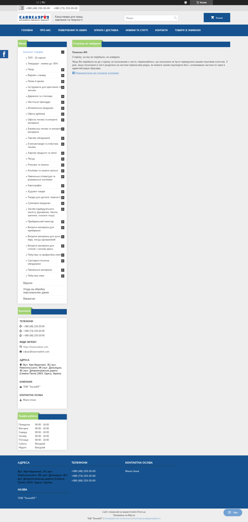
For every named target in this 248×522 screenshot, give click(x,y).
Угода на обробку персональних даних (36, 291)
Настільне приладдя (39, 102)
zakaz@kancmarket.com (36, 351)
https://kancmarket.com (35, 347)
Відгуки (27, 282)
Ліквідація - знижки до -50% (43, 63)
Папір (31, 69)
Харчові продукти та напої (42, 153)
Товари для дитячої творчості (44, 197)
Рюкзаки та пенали (38, 164)
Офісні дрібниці (36, 113)
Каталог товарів (33, 51)
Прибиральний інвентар (41, 221)
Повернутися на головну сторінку (97, 72)
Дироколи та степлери (40, 96)
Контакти (161, 30)
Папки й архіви (36, 81)
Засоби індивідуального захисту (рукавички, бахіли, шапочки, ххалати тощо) (43, 212)
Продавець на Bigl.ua (124, 515)
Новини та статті (137, 30)
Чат (235, 512)
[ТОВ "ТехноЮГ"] (34, 18)
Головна (27, 30)
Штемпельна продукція (40, 108)
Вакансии (29, 298)
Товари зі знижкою (188, 30)
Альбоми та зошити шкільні (43, 170)
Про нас (45, 30)
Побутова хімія (36, 275)
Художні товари (36, 191)
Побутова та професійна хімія (44, 254)
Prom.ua (141, 512)
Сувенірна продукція (39, 203)
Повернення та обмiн (72, 30)
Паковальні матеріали (40, 269)
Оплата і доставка (106, 30)
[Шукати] (175, 18)
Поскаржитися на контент (118, 518)
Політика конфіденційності (147, 518)
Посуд (31, 158)
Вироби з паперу (37, 75)
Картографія (34, 185)
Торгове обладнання (39, 138)
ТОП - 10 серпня (37, 57)
